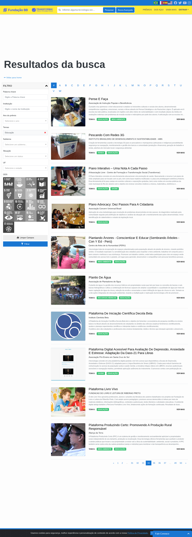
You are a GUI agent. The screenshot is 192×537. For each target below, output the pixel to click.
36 (159, 463)
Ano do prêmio (9, 115)
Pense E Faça (98, 99)
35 (154, 463)
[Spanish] (165, 3)
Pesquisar (109, 10)
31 (132, 463)
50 (181, 463)
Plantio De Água (100, 277)
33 (143, 463)
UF (4, 162)
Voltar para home (14, 77)
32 (137, 463)
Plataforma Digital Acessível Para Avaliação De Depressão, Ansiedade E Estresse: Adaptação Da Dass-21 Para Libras (137, 351)
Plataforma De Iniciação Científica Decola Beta (120, 313)
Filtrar (27, 244)
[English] (170, 3)
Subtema (7, 139)
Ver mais (181, 119)
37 (165, 463)
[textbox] (25, 121)
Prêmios (147, 10)
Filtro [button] (7, 85)
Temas (6, 127)
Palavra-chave (9, 92)
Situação (7, 151)
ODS (5, 174)
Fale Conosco (162, 534)
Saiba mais (171, 10)
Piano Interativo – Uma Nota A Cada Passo (118, 168)
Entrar (183, 10)
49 (175, 463)
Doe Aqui (158, 10)
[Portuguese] (155, 3)
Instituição (7, 104)
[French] (160, 3)
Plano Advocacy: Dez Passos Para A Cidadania (121, 204)
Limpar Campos (27, 237)
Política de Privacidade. (137, 533)
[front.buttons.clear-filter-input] (45, 132)
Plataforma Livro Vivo (103, 389)
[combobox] (25, 120)
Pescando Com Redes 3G (106, 135)
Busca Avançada (125, 10)
